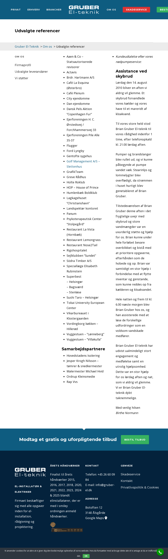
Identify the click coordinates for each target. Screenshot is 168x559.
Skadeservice (130, 474)
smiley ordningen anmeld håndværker (63, 511)
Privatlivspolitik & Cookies (137, 487)
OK (86, 556)
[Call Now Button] (160, 552)
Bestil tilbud (135, 439)
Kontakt (127, 481)
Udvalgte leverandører (31, 71)
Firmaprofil (23, 65)
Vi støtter (21, 78)
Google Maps (94, 518)
